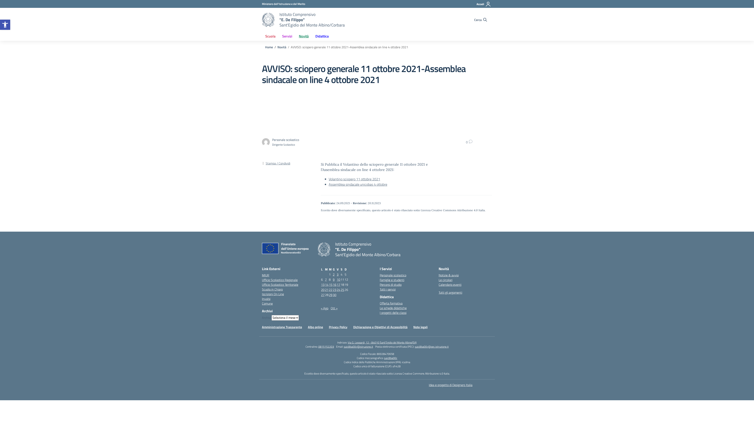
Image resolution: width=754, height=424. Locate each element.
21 (327, 289)
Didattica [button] (322, 36)
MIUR (265, 275)
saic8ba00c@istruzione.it (358, 346)
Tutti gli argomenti (450, 292)
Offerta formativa (391, 303)
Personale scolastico (393, 275)
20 (323, 289)
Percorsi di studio (391, 284)
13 (323, 284)
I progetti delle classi (393, 312)
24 (338, 289)
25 (342, 289)
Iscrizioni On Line (273, 294)
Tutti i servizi (388, 289)
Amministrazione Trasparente (282, 327)
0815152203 (326, 346)
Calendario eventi (450, 284)
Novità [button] (304, 36)
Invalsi (266, 298)
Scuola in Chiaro (272, 289)
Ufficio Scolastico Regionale (280, 280)
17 (338, 284)
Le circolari (445, 280)
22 (330, 289)
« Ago (324, 308)
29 (330, 294)
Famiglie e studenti (392, 280)
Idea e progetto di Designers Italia (450, 385)
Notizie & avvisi (449, 275)
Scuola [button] (270, 36)
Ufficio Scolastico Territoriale (280, 284)
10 (338, 279)
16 (334, 284)
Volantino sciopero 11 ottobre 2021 (354, 179)
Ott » (334, 308)
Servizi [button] (287, 36)
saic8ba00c (390, 358)
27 (323, 294)
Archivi (266, 317)
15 (330, 284)
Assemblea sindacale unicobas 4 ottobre (358, 184)
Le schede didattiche (393, 308)
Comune (267, 303)
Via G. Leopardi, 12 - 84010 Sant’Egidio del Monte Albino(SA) (382, 342)
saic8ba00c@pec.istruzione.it (432, 346)
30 (334, 294)
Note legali (420, 327)
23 (334, 289)
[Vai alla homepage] (268, 20)
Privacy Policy (338, 327)
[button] (5, 25)
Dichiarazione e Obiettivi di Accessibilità (380, 327)
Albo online (315, 327)
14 (327, 284)
